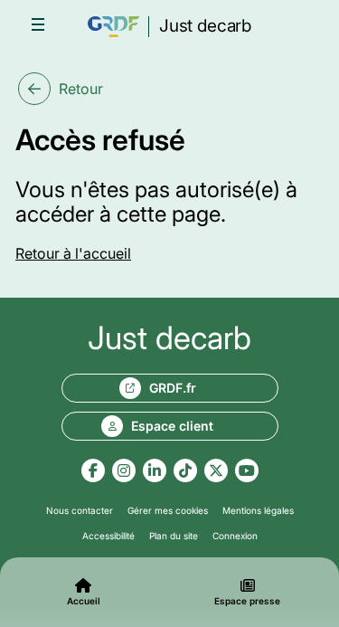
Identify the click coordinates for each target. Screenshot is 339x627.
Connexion (235, 535)
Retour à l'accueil (73, 253)
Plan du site (173, 535)
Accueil (83, 600)
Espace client (172, 425)
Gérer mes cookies (167, 510)
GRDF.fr (172, 387)
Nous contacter (79, 510)
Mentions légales (258, 510)
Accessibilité (108, 535)
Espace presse (247, 600)
